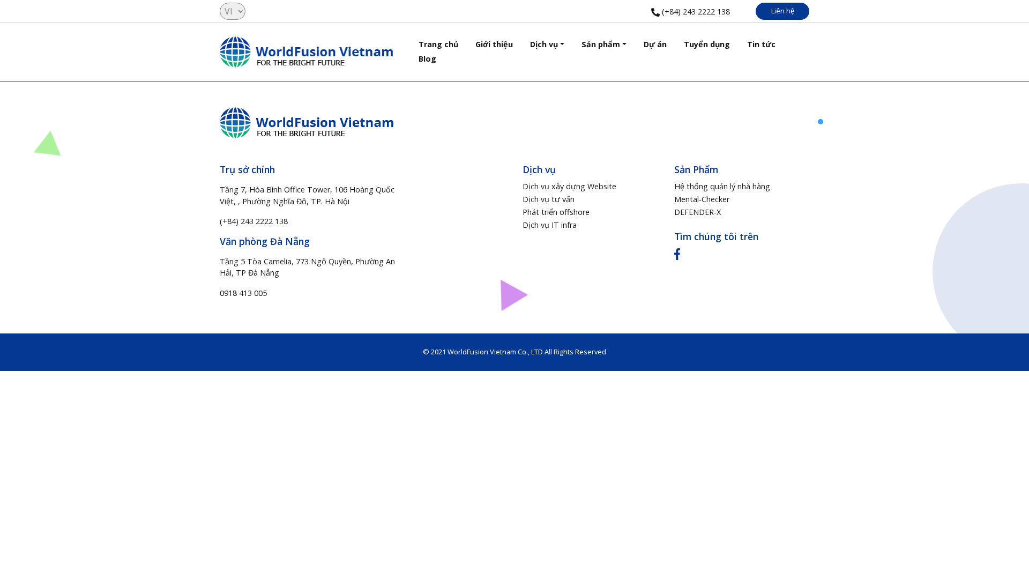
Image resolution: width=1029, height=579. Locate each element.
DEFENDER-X (697, 212)
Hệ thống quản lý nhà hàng (722, 186)
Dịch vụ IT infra (550, 225)
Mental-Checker (701, 199)
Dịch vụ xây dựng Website (569, 186)
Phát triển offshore (556, 212)
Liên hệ (782, 11)
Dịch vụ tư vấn (549, 199)
